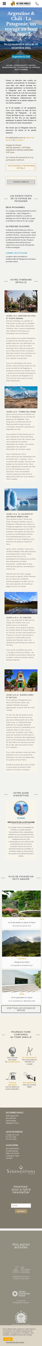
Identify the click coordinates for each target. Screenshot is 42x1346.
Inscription (21, 1211)
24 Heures (19, 140)
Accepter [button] (8, 1339)
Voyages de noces (12, 1135)
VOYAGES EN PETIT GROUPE (24, 65)
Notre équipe (11, 1121)
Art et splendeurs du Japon (21, 998)
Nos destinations (12, 1148)
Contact (9, 1158)
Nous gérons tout (29, 1082)
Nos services (11, 1118)
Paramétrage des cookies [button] (15, 1342)
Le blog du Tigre (12, 1156)
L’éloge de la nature (21, 962)
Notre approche (12, 1116)
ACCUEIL (9, 65)
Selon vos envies (12, 1153)
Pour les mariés (11, 1139)
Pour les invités (11, 1137)
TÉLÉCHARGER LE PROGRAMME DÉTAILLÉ (21, 167)
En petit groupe (12, 1151)
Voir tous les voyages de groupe (21, 1009)
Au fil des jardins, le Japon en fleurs (21, 922)
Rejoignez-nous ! (12, 1123)
